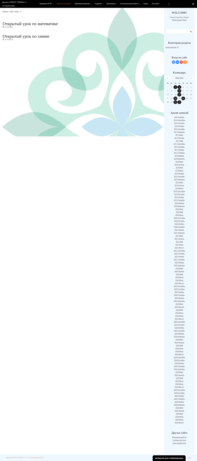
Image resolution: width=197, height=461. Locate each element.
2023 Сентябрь (179, 322)
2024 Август (179, 354)
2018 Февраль (179, 159)
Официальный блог (179, 437)
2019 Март (179, 182)
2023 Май (179, 310)
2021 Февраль (179, 233)
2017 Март (179, 135)
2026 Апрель (179, 411)
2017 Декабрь (179, 153)
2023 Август (179, 319)
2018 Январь (179, 156)
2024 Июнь (179, 348)
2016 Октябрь (179, 123)
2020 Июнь (179, 215)
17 (179, 94)
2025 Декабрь (179, 399)
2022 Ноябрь (179, 292)
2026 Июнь (179, 417)
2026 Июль (179, 420)
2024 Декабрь (179, 366)
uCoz (189, 457)
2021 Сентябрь (179, 251)
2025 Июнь (179, 381)
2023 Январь (179, 298)
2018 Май (179, 168)
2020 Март (179, 209)
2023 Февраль (179, 301)
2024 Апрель (179, 342)
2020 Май (179, 212)
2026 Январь (179, 402)
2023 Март (179, 304)
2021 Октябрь (179, 254)
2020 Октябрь (179, 221)
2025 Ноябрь (179, 396)
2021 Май (179, 242)
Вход (185, 20)
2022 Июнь (179, 277)
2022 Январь (179, 262)
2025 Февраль (179, 369)
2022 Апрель (179, 271)
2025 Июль (179, 384)
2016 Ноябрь (179, 126)
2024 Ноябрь (179, 363)
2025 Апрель (179, 375)
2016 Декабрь (179, 129)
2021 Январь (179, 230)
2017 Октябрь (179, 147)
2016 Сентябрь (179, 120)
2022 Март (179, 268)
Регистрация (177, 20)
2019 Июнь (179, 188)
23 (175, 98)
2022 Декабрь (179, 295)
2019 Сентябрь (179, 191)
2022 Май (179, 274)
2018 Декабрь (179, 176)
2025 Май (179, 378)
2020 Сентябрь (179, 218)
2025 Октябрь (179, 393)
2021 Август (179, 248)
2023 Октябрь (179, 325)
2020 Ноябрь (179, 224)
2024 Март (179, 339)
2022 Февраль (179, 265)
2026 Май (179, 414)
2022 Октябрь (179, 289)
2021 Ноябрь (179, 256)
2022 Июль (179, 280)
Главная (5, 11)
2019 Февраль (179, 179)
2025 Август (179, 387)
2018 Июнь (179, 170)
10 (179, 91)
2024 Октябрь (179, 360)
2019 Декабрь (179, 200)
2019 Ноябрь (179, 197)
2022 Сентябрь (179, 286)
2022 (11, 11)
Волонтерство (171, 47)
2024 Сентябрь (179, 357)
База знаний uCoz (179, 443)
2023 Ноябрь (179, 328)
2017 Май (179, 141)
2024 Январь (179, 334)
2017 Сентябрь (179, 144)
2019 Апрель (179, 185)
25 (183, 98)
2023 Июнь (179, 313)
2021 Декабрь (179, 259)
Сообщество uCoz (179, 440)
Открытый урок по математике (30, 23)
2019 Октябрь (179, 194)
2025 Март (179, 372)
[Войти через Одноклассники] (185, 62)
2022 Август (179, 283)
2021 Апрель (179, 239)
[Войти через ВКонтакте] (177, 62)
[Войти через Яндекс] (181, 62)
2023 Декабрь (179, 331)
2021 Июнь (179, 245)
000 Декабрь (179, 117)
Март (17, 11)
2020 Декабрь (179, 227)
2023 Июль (179, 316)
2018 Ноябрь (179, 173)
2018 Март (179, 162)
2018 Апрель (179, 165)
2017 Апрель (179, 138)
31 (179, 102)
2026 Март (179, 408)
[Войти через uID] (173, 62)
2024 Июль (179, 351)
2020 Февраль (179, 206)
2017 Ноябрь (179, 150)
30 (175, 102)
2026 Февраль (179, 405)
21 (168, 98)
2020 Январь (179, 203)
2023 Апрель (179, 307)
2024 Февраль (179, 337)
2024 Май (179, 345)
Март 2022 (179, 78)
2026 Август (179, 422)
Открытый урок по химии (26, 36)
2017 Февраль (179, 132)
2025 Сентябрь (179, 390)
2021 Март (179, 236)
